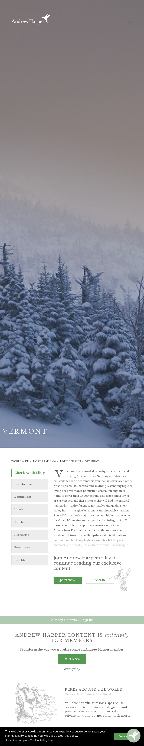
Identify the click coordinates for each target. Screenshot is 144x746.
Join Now (67, 580)
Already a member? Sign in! (72, 620)
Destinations (22, 496)
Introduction (23, 484)
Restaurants (22, 547)
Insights (19, 560)
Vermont (92, 461)
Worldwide (20, 461)
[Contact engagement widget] (133, 735)
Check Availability (29, 473)
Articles (19, 522)
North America (44, 461)
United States (70, 461)
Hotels (18, 509)
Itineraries (21, 534)
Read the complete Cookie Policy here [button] (30, 740)
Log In (100, 580)
